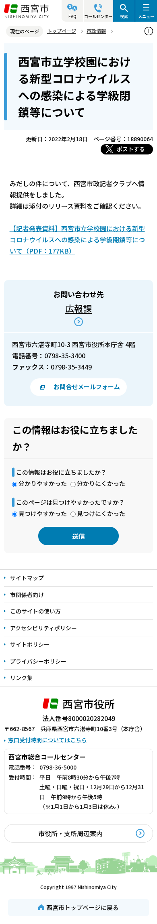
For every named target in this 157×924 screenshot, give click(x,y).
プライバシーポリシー (38, 661)
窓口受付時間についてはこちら (47, 740)
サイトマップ (27, 578)
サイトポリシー (30, 644)
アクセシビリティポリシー (43, 628)
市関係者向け (27, 595)
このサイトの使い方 (35, 611)
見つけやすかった (43, 513)
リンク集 (21, 678)
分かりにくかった (101, 483)
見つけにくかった (101, 513)
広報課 (78, 308)
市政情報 (96, 30)
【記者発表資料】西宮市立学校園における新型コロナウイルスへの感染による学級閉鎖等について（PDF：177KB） (77, 239)
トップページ (61, 30)
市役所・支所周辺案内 (70, 833)
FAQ (72, 16)
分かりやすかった (43, 483)
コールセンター (98, 16)
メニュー (146, 16)
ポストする (131, 149)
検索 (124, 16)
